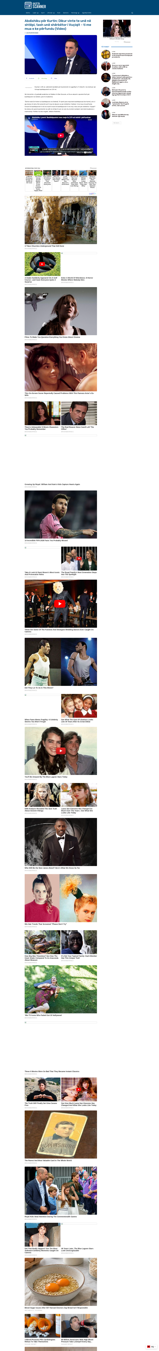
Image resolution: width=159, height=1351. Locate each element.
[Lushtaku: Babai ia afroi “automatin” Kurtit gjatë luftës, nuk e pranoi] (106, 103)
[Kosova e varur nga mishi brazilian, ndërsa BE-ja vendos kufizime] (106, 66)
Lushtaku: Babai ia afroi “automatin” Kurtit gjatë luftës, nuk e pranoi (120, 103)
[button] (132, 13)
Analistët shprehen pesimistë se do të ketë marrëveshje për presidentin (122, 55)
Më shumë (116, 123)
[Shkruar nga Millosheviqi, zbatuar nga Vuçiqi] (106, 114)
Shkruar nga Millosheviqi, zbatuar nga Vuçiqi (120, 115)
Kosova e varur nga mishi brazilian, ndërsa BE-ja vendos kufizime (120, 66)
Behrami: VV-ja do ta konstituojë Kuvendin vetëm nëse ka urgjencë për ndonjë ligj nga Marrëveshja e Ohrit (121, 92)
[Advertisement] (61, 163)
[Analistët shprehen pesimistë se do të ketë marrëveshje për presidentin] (106, 54)
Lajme (113, 51)
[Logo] (39, 5)
